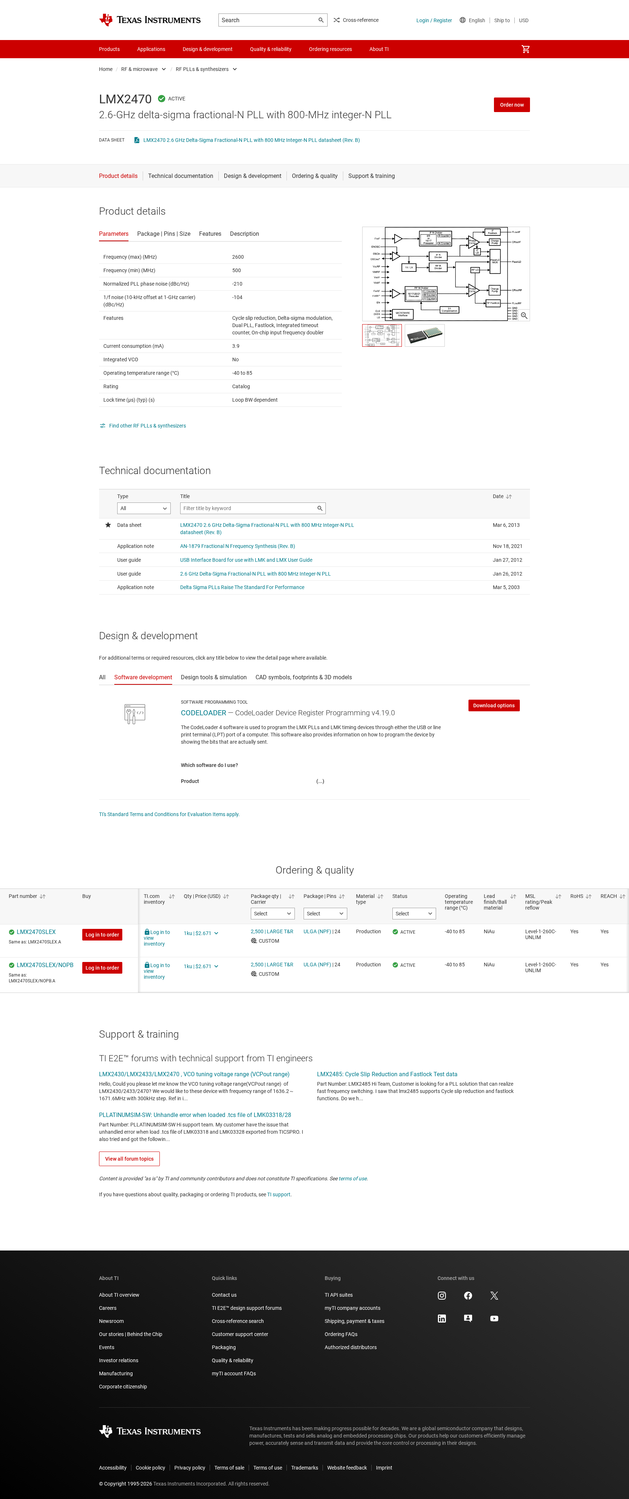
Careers (107, 1308)
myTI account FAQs (234, 1373)
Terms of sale (229, 1468)
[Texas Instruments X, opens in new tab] (494, 1298)
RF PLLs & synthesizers (202, 69)
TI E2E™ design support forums (247, 1308)
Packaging (224, 1347)
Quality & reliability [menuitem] (271, 49)
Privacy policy (189, 1468)
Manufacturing (116, 1373)
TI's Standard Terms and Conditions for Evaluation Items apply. (169, 814)
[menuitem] (526, 49)
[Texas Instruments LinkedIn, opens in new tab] (442, 1321)
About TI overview (119, 1295)
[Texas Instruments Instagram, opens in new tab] (442, 1298)
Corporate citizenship (123, 1386)
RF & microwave (139, 69)
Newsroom (111, 1321)
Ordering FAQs (341, 1334)
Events (106, 1347)
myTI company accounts (352, 1308)
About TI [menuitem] (379, 49)
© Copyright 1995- (125, 1484)
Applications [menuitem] (151, 49)
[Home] (150, 20)
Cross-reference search (238, 1321)
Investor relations (118, 1360)
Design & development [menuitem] (208, 49)
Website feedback (347, 1468)
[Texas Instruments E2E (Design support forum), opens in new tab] (468, 1321)
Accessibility (113, 1468)
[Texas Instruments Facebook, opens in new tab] (468, 1298)
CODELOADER (203, 712)
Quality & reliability (232, 1360)
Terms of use (267, 1468)
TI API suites (339, 1295)
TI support (278, 1194)
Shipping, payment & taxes (354, 1321)
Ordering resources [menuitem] (330, 49)
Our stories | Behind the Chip (130, 1334)
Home (105, 69)
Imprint (384, 1468)
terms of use (353, 1178)
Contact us (224, 1295)
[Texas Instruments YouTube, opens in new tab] (494, 1321)
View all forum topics (129, 1159)
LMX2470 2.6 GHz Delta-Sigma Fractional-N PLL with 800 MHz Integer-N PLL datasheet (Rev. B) (251, 140)
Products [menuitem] (109, 49)
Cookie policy (150, 1468)
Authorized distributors (351, 1347)
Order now (512, 105)
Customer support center (240, 1334)
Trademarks (304, 1468)
